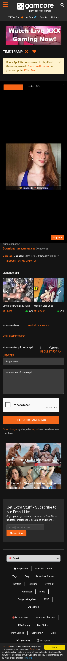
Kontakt (17, 584)
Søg (27, 576)
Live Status (43, 625)
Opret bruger (10, 429)
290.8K (41, 311)
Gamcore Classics (45, 617)
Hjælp (42, 591)
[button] (33, 558)
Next (59, 291)
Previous (7, 291)
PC (26, 70)
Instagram (44, 640)
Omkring (33, 584)
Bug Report (22, 568)
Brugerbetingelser (27, 599)
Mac (33, 70)
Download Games (45, 576)
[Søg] (62, 5)
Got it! (54, 647)
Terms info (27, 657)
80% (31, 311)
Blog (53, 633)
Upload (35, 607)
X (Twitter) (24, 640)
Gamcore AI (37, 633)
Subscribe (16, 533)
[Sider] (5, 4)
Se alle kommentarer (39, 325)
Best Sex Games (43, 568)
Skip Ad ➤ (57, 238)
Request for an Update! (21, 260)
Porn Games (17, 633)
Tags (14, 576)
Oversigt (49, 584)
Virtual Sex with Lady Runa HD (16, 306)
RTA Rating (24, 625)
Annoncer (27, 591)
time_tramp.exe (26, 248)
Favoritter (43, 17)
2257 (46, 599)
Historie (55, 17)
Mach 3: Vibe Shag (43, 306)
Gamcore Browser (38, 66)
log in (35, 429)
